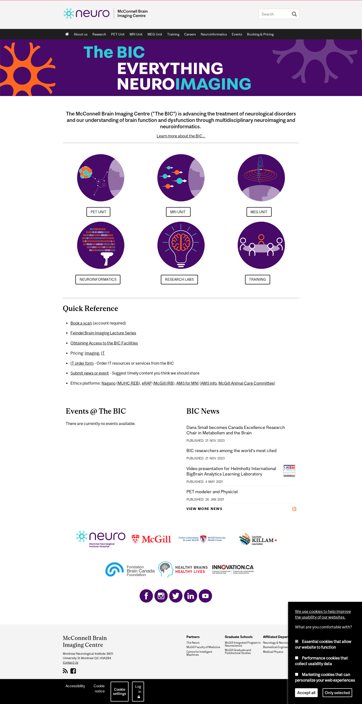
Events (237, 34)
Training (173, 34)
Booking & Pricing (260, 34)
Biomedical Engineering (278, 647)
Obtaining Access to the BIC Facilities (104, 343)
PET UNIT (98, 212)
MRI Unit (136, 34)
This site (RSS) (66, 671)
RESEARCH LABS (179, 279)
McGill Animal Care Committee (246, 383)
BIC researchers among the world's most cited (231, 450)
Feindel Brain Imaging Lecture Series (103, 333)
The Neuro (192, 642)
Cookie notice (99, 688)
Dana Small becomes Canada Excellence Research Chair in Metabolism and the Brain (235, 430)
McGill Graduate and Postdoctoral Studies (238, 652)
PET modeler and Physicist (212, 491)
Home (67, 34)
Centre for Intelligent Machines (199, 653)
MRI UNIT (178, 212)
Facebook (73, 671)
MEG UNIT (258, 212)
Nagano (108, 383)
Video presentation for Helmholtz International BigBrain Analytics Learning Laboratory (231, 471)
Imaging (92, 353)
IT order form (82, 363)
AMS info (209, 383)
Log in (138, 689)
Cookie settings (119, 691)
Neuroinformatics (214, 34)
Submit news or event (89, 373)
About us (80, 34)
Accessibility (75, 686)
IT (103, 353)
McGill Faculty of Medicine (203, 647)
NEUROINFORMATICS (98, 279)
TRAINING (257, 279)
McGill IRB (163, 383)
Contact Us (70, 662)
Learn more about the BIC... (181, 136)
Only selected (337, 692)
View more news (204, 509)
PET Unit (118, 34)
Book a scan (81, 323)
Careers (190, 34)
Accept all (306, 692)
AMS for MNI (187, 383)
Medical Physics (273, 651)
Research (99, 34)
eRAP (147, 383)
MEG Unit (155, 34)
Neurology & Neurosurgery (279, 642)
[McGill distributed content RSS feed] (294, 509)
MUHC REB (128, 383)
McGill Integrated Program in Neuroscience (243, 644)
